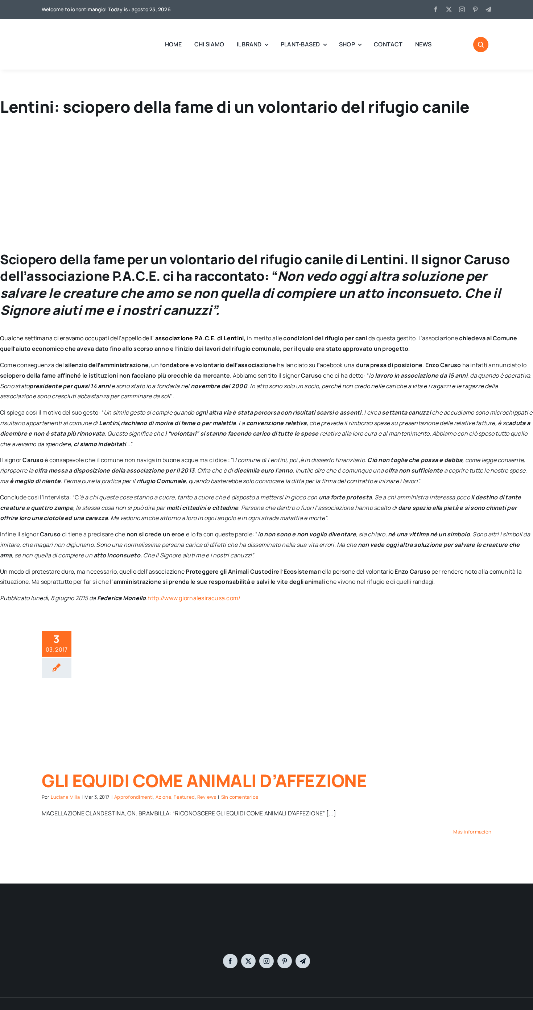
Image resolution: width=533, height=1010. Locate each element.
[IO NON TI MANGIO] (60, 29)
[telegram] (488, 9)
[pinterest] (475, 9)
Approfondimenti (133, 797)
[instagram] (462, 9)
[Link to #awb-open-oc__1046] (480, 44)
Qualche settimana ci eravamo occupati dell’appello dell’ (77, 338)
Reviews (206, 797)
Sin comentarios (240, 797)
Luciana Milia (65, 797)
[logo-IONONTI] (266, 915)
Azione (163, 797)
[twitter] (449, 9)
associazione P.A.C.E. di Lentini (199, 338)
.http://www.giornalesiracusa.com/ (193, 598)
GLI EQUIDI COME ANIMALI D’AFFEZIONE (204, 780)
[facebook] (436, 9)
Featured (184, 797)
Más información (472, 831)
